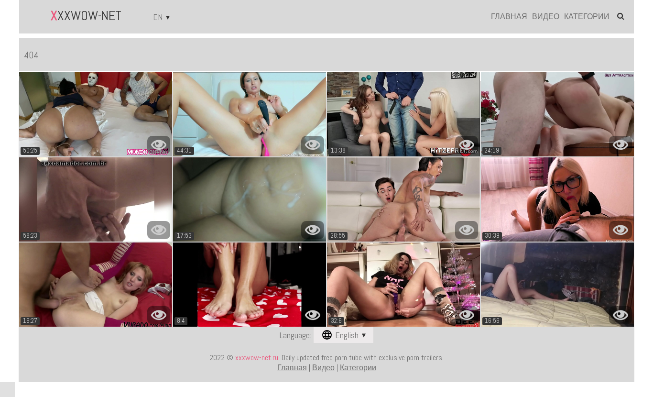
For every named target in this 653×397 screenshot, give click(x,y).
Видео (545, 17)
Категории (586, 17)
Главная (509, 17)
